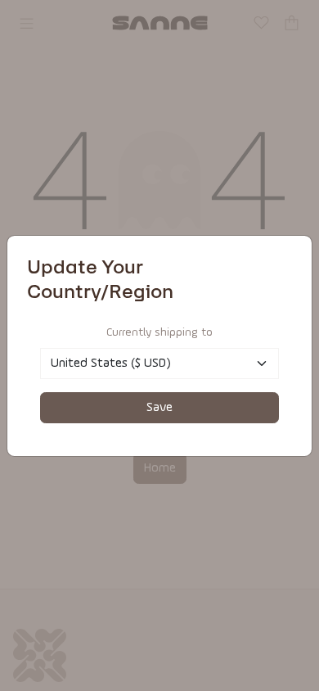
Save (159, 407)
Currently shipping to (159, 332)
